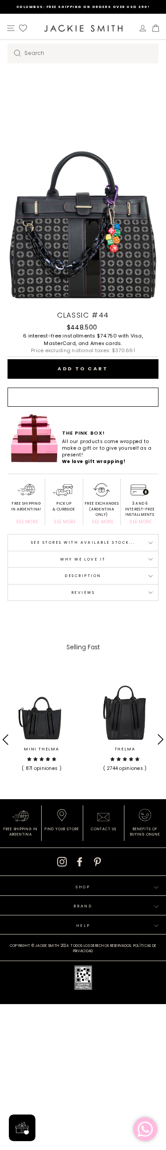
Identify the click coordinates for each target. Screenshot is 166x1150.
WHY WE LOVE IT (83, 559)
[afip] (83, 979)
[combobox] (83, 53)
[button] (42, 763)
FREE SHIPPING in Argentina (21, 832)
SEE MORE (27, 521)
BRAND (82, 906)
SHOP (83, 887)
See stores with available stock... (83, 542)
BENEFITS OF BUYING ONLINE (145, 832)
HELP (83, 925)
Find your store (62, 829)
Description (83, 575)
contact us (104, 829)
